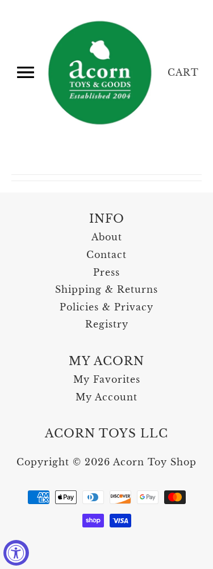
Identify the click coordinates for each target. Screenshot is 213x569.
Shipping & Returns (106, 289)
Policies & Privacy (106, 307)
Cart (183, 72)
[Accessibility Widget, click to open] (16, 553)
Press (106, 272)
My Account (106, 397)
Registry (106, 324)
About (106, 237)
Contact (106, 254)
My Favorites (106, 379)
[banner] (101, 72)
